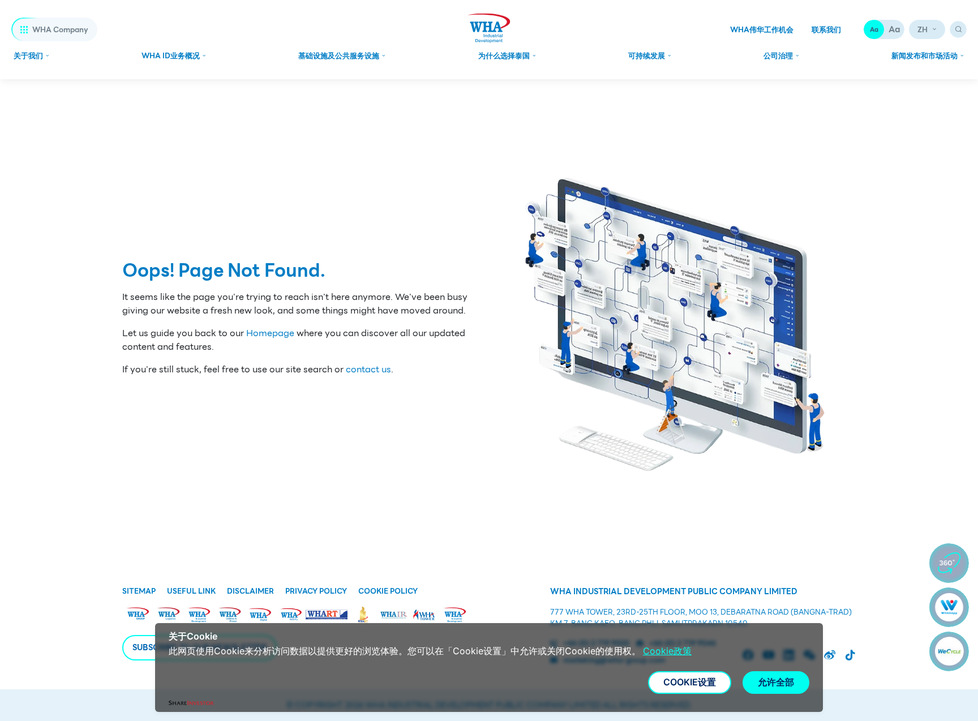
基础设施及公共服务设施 (338, 56)
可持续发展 (646, 56)
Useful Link (191, 591)
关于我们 (28, 56)
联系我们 (826, 30)
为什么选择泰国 (504, 56)
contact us (368, 369)
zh (922, 30)
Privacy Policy (316, 591)
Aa (874, 29)
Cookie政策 (667, 650)
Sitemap (139, 591)
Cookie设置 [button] (689, 682)
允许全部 (776, 682)
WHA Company (60, 30)
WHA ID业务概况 (170, 56)
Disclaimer (250, 591)
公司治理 (778, 56)
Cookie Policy (388, 591)
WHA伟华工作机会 (761, 30)
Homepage (270, 333)
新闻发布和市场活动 (924, 56)
